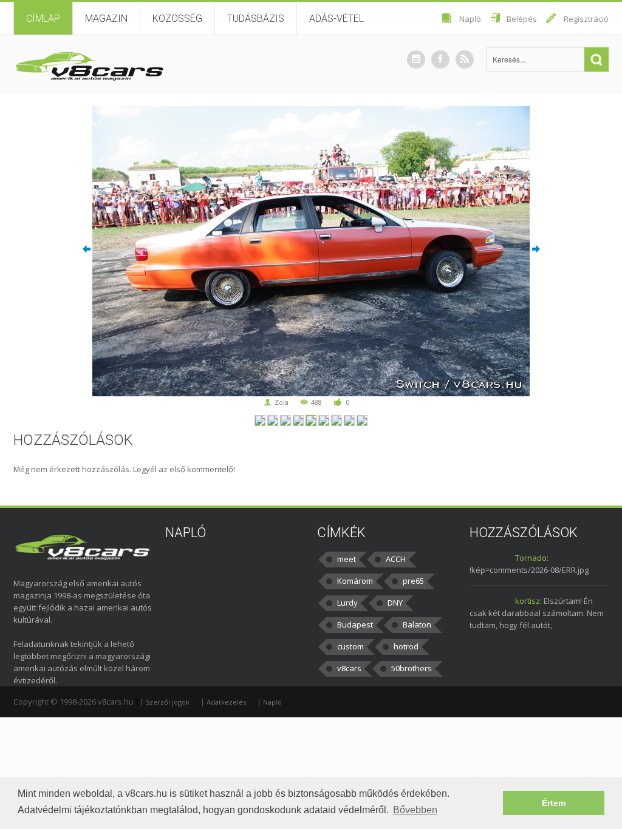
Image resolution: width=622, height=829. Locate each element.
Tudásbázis (255, 18)
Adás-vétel (336, 18)
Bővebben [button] (415, 810)
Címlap (43, 18)
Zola (282, 402)
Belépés (522, 18)
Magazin (106, 18)
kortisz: (528, 600)
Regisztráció (586, 18)
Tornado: (532, 557)
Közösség (177, 18)
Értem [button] (554, 803)
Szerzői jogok (168, 701)
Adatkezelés (226, 701)
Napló (470, 18)
